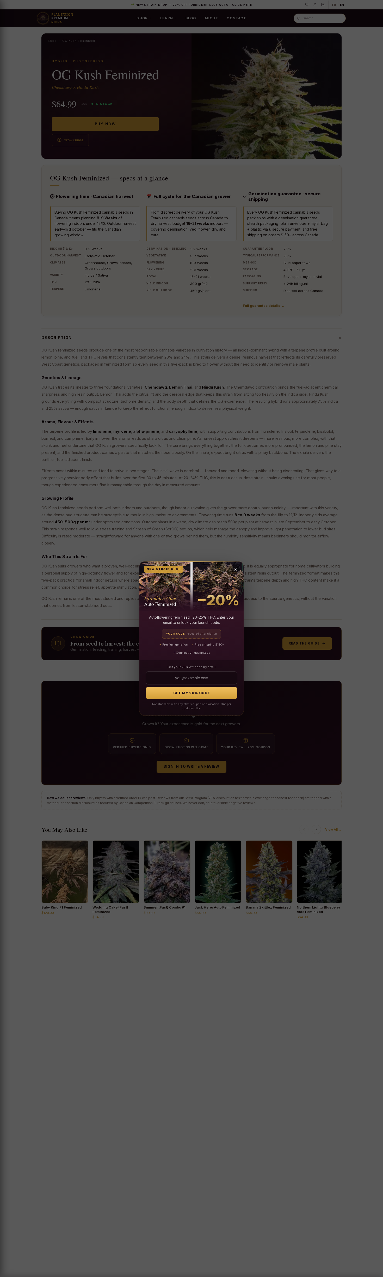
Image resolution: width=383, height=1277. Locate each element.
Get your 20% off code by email (191, 667)
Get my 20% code (191, 693)
